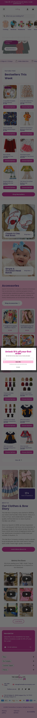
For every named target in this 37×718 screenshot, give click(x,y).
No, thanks (18, 367)
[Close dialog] (35, 349)
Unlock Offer (18, 361)
